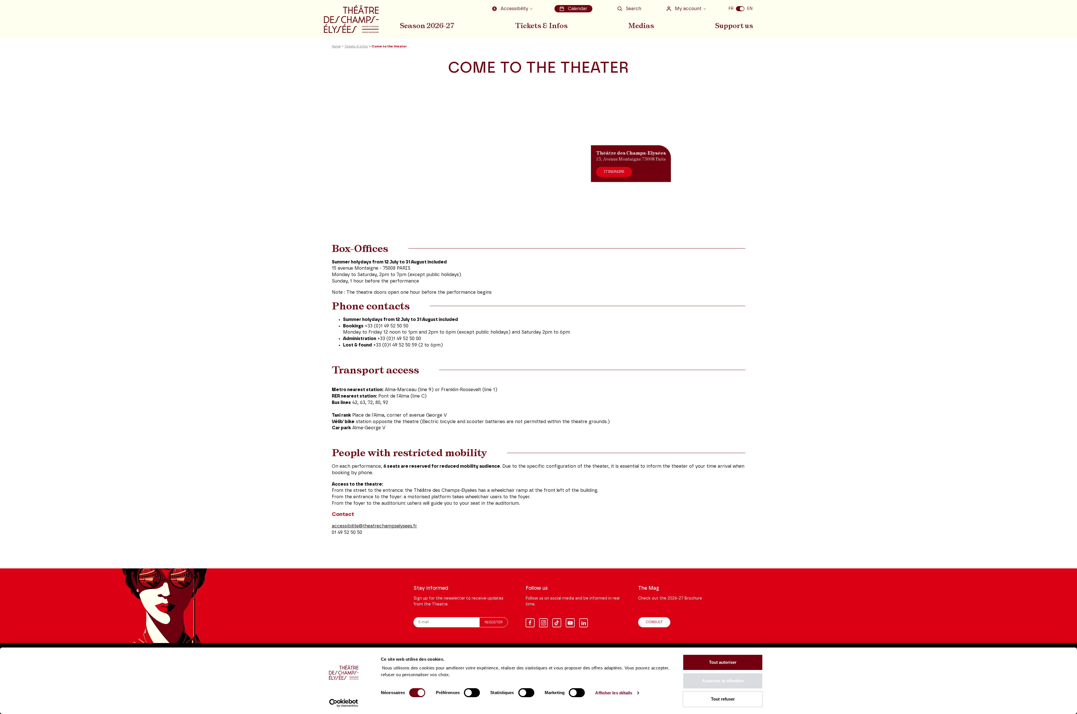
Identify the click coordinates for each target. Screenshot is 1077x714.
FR (730, 8)
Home (336, 46)
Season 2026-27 (427, 25)
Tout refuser (723, 699)
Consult (654, 622)
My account (688, 8)
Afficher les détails (613, 692)
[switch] (472, 692)
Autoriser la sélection (723, 680)
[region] (538, 163)
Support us (734, 25)
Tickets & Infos (541, 25)
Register (494, 622)
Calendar (577, 8)
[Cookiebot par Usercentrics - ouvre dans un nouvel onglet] (343, 703)
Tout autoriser (723, 662)
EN (749, 8)
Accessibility (514, 8)
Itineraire (614, 172)
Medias (641, 25)
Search (633, 8)
